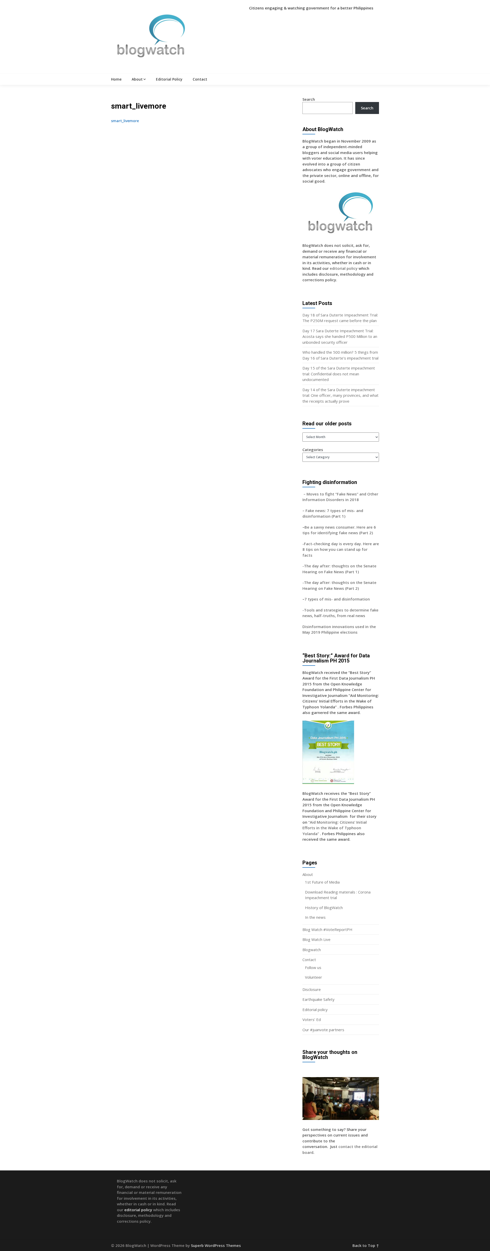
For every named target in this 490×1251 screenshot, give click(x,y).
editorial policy (344, 268)
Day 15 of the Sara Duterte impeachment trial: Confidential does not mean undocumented (338, 373)
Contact (200, 79)
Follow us (313, 967)
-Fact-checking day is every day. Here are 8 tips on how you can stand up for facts (340, 549)
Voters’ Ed (311, 1019)
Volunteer (313, 977)
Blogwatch (311, 949)
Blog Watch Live (316, 939)
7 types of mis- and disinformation (337, 599)
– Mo (307, 493)
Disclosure (311, 989)
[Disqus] (203, 192)
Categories (312, 449)
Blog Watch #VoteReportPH (327, 929)
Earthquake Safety (318, 999)
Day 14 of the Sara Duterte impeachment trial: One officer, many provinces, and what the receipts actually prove (340, 395)
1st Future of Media (322, 882)
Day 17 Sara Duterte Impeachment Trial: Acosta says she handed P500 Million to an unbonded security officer (339, 336)
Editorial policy (315, 1009)
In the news (315, 917)
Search (308, 99)
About (137, 79)
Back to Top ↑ (365, 1245)
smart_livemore (125, 120)
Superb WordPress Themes (216, 1245)
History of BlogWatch (324, 907)
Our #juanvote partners (323, 1029)
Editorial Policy (169, 79)
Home (116, 79)
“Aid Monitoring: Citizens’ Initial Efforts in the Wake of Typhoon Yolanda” (334, 828)
